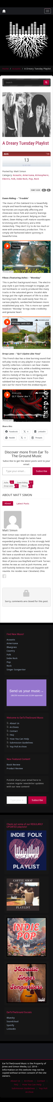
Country (11, 650)
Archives (14, 727)
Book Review (13, 764)
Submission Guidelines (21, 742)
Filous (24, 486)
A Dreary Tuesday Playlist (25, 143)
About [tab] (8, 503)
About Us (14, 723)
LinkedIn (11, 1028)
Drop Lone (8, 486)
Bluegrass (12, 647)
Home (5, 68)
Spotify (10, 1025)
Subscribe (41, 471)
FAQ (12, 734)
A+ (44, 190)
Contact (14, 730)
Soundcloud (12, 1021)
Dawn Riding (22, 482)
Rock (36, 178)
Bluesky (11, 1017)
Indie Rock (22, 178)
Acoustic (16, 68)
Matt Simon (9, 530)
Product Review (15, 768)
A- (49, 190)
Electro (6, 178)
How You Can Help (19, 738)
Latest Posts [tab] (22, 503)
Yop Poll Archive (18, 746)
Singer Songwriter (16, 669)
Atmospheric (42, 175)
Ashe (6, 482)
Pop (31, 178)
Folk (13, 178)
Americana (28, 175)
